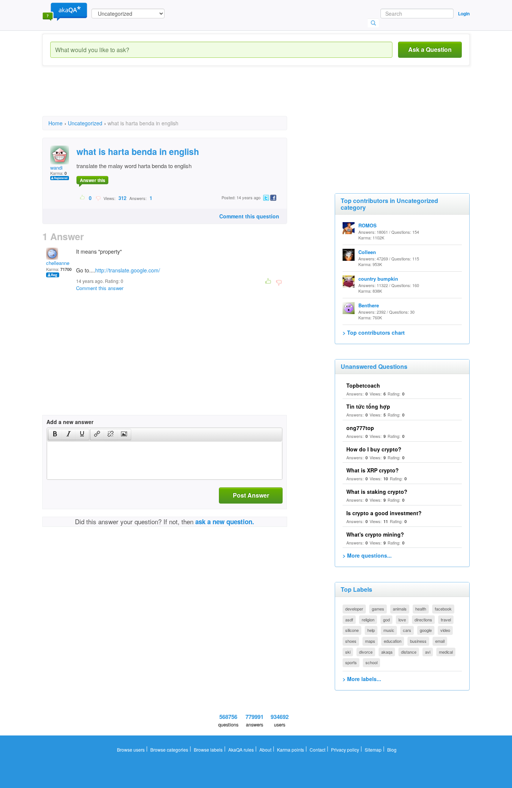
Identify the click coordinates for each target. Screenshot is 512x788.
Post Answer (251, 495)
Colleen (367, 252)
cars (407, 630)
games (378, 609)
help (371, 630)
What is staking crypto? (376, 491)
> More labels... (362, 679)
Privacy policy (345, 749)
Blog (392, 749)
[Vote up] (82, 198)
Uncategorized (85, 123)
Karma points (290, 749)
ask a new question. (224, 521)
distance (408, 652)
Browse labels (208, 749)
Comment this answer (99, 288)
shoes (350, 641)
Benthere (368, 305)
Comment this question (249, 216)
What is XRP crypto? (372, 470)
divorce (366, 652)
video (445, 630)
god (386, 620)
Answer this (92, 180)
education (392, 641)
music (388, 630)
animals (400, 609)
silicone (352, 630)
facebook (443, 609)
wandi (56, 167)
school (371, 662)
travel (446, 620)
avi (427, 652)
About (265, 749)
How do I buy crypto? (373, 449)
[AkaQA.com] (65, 11)
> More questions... (367, 555)
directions (423, 620)
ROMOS (367, 225)
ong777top (360, 428)
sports (351, 662)
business (418, 641)
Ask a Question (430, 49)
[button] (55, 434)
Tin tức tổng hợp (368, 406)
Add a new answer (69, 422)
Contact (317, 749)
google (426, 630)
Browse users (131, 749)
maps (370, 641)
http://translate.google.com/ (127, 270)
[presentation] (55, 434)
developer (354, 609)
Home (55, 123)
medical (446, 652)
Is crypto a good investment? (384, 513)
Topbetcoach (363, 385)
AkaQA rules (241, 749)
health (420, 609)
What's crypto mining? (375, 534)
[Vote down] (98, 198)
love (402, 620)
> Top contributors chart (374, 332)
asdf (349, 620)
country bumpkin (378, 278)
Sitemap (373, 749)
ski (347, 652)
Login (464, 13)
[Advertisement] (178, 97)
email (440, 641)
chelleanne (57, 262)
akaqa (386, 652)
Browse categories (169, 749)
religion (368, 620)
